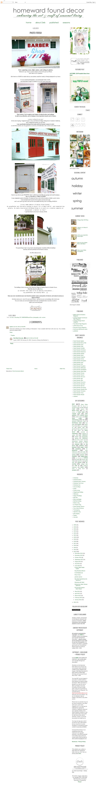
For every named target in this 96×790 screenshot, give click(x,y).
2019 (75, 539)
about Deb (40, 22)
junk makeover (83, 435)
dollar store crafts (80, 417)
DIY (20, 317)
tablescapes (84, 456)
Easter (74, 488)
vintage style (84, 464)
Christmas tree (76, 485)
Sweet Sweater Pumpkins (79, 366)
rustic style (82, 451)
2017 (75, 543)
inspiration (75, 433)
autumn (82, 409)
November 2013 (79, 555)
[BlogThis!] (10, 315)
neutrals (77, 444)
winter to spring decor (78, 468)
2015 (75, 547)
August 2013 (78, 561)
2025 (75, 527)
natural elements (78, 442)
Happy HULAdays (77, 495)
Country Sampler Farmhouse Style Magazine (80, 318)
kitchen (76, 436)
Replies (13, 335)
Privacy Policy (82, 741)
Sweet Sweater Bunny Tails (79, 342)
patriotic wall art (78, 576)
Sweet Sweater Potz (78, 364)
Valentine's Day (77, 511)
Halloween (75, 493)
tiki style (77, 459)
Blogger (80, 781)
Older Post (62, 368)
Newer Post (9, 368)
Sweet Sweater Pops (78, 362)
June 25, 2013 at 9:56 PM (19, 326)
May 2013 (77, 591)
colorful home (84, 415)
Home (35, 368)
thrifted (86, 458)
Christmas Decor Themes (79, 481)
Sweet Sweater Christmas (79, 350)
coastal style (76, 413)
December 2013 (79, 553)
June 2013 (77, 565)
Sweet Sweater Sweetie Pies (80, 389)
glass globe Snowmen (83, 428)
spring (73, 455)
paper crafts (84, 447)
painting (74, 447)
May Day (75, 497)
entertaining (75, 420)
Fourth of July (76, 490)
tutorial (79, 462)
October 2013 (78, 557)
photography (36, 317)
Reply (11, 332)
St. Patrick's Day (77, 504)
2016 (75, 545)
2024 (75, 529)
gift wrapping (76, 513)
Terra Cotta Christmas (78, 508)
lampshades (85, 436)
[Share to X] (12, 315)
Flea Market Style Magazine (80, 323)
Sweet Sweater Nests (78, 355)
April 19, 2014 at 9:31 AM (32, 338)
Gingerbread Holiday (78, 492)
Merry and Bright (77, 499)
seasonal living (83, 453)
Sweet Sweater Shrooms (79, 376)
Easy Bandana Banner (80, 570)
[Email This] (9, 315)
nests (86, 442)
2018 (75, 541)
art (82, 407)
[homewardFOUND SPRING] (77, 204)
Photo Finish (78, 574)
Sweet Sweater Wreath (78, 394)
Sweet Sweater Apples (78, 341)
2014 (75, 549)
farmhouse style (77, 423)
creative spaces (78, 416)
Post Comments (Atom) (18, 371)
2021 (75, 535)
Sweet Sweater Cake (78, 346)
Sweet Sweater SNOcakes (79, 367)
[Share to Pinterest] (15, 315)
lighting (76, 438)
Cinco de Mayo (76, 486)
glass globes (77, 430)
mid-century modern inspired (80, 441)
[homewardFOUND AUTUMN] (77, 182)
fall (83, 420)
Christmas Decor (77, 479)
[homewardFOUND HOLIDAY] (77, 189)
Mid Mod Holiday (77, 501)
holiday (75, 515)
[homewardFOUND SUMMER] (77, 211)
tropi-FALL (80, 461)
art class (12, 317)
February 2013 (78, 597)
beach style (75, 410)
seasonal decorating (75, 453)
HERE (81, 634)
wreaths (74, 470)
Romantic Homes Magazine (79, 327)
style (40, 317)
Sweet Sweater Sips (78, 378)
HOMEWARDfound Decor (27, 317)
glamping (74, 428)
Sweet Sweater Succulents (79, 387)
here (41, 289)
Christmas (75, 477)
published (54, 22)
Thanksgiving (76, 510)
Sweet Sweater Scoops (78, 373)
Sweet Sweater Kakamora (79, 351)
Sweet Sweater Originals (79, 357)
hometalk (83, 432)
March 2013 (78, 595)
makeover (85, 438)
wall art (77, 465)
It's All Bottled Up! (79, 572)
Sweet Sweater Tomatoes (79, 391)
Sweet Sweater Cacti (78, 344)
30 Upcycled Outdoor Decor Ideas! (80, 588)
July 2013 (77, 563)
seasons (66, 22)
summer (43, 317)
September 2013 (79, 559)
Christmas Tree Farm (78, 483)
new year (75, 517)
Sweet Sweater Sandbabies (79, 369)
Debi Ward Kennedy (18, 338)
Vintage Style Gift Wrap (82, 220)
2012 (75, 602)
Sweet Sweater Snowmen (79, 382)
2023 (75, 531)
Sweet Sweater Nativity (78, 353)
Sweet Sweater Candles (79, 348)
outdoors (81, 445)
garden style (81, 427)
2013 (75, 551)
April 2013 (77, 593)
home (28, 22)
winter (82, 467)
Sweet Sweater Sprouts (78, 385)
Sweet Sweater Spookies (79, 383)
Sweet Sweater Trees (78, 392)
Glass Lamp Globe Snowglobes (81, 250)
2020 (75, 537)
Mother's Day (76, 502)
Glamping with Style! (79, 582)
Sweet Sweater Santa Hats (79, 371)
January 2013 (78, 599)
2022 (75, 533)
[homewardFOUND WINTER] (77, 196)
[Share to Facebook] (13, 315)
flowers (79, 424)
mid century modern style (80, 439)
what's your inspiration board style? (82, 235)
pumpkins (78, 449)
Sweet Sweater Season (78, 375)
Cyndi (11, 326)
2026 (75, 524)
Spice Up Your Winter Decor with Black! (82, 243)
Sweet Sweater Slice (78, 380)
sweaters (75, 396)
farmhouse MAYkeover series (80, 329)
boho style (81, 412)
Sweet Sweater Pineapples (79, 360)
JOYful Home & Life (78, 325)
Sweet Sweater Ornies (78, 358)
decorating (16, 317)
